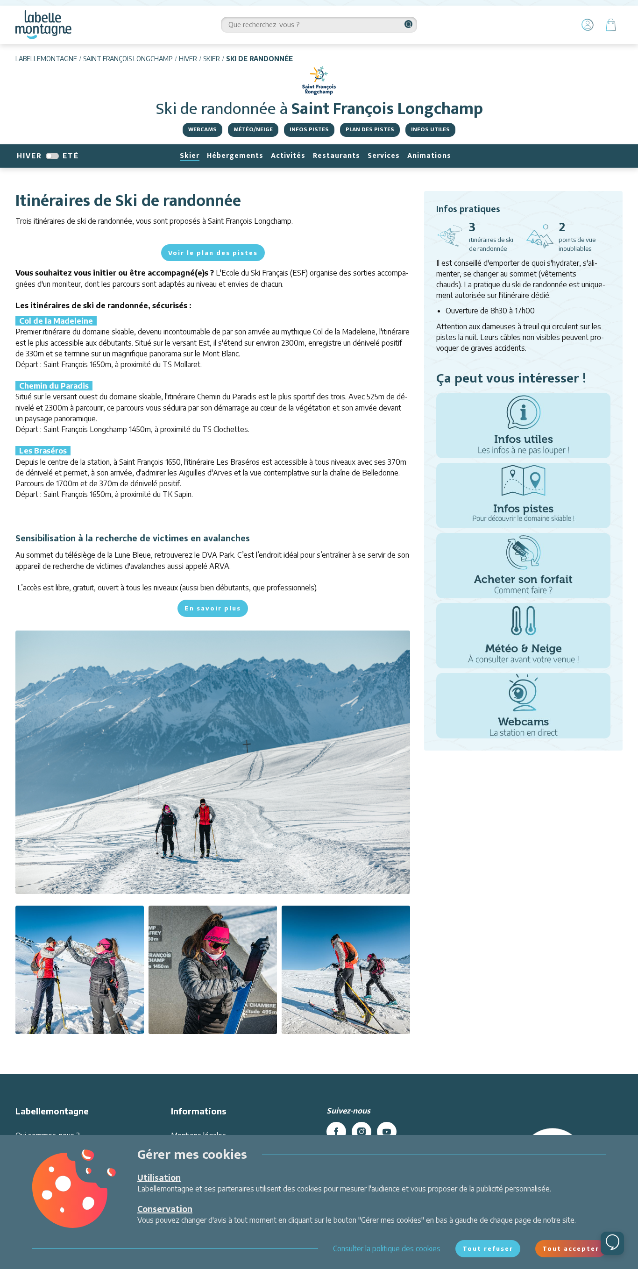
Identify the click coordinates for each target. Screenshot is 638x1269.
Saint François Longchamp (128, 59)
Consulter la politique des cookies (386, 1248)
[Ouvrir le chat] (612, 1243)
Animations (429, 155)
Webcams (202, 129)
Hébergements (235, 155)
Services (384, 155)
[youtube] (387, 1131)
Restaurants (336, 155)
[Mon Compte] (587, 24)
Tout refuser (487, 1248)
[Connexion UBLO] (9, 1262)
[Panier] (611, 24)
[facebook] (336, 1131)
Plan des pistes (370, 129)
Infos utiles (430, 129)
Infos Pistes (309, 129)
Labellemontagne (46, 59)
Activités (288, 155)
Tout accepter (570, 1248)
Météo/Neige (253, 129)
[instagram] (361, 1131)
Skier (211, 59)
